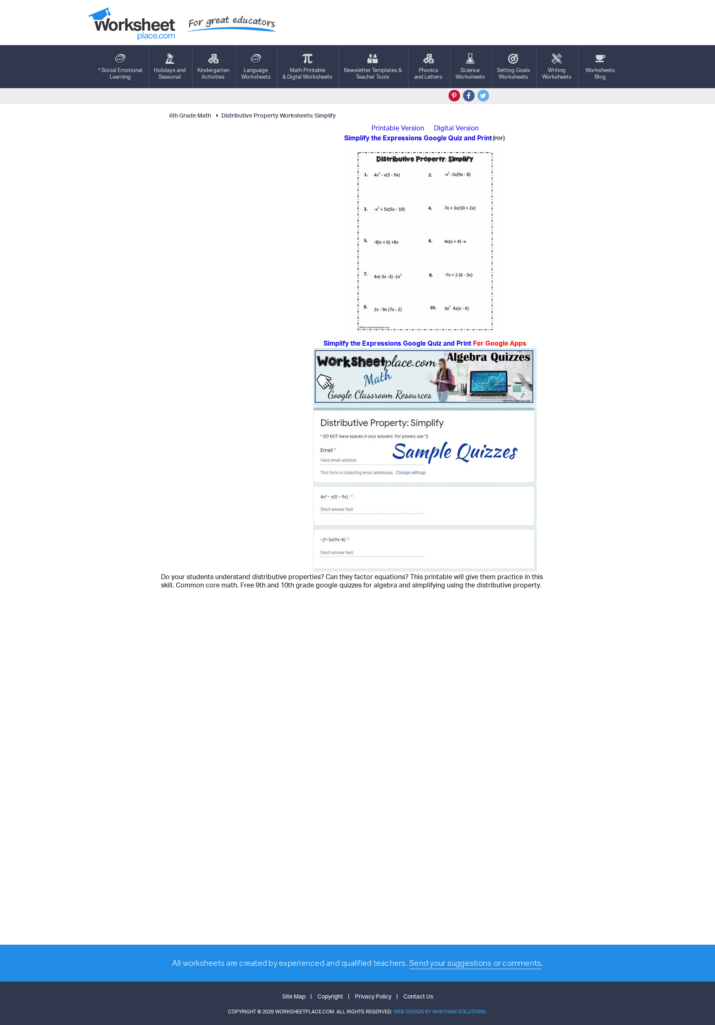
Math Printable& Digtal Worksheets (307, 73)
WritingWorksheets (556, 73)
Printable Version (398, 128)
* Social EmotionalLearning (120, 73)
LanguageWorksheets (256, 73)
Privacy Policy (373, 996)
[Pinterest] (454, 95)
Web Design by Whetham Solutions (439, 1011)
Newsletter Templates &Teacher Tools (373, 73)
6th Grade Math (190, 115)
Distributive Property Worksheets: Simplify (278, 115)
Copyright (330, 996)
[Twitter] (483, 95)
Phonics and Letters (428, 73)
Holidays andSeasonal (170, 73)
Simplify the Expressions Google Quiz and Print (425, 343)
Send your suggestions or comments (475, 963)
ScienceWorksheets (470, 73)
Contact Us (418, 996)
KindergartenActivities (213, 73)
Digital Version (456, 128)
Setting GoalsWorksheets (513, 73)
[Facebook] (469, 95)
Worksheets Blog (600, 73)
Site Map (293, 996)
